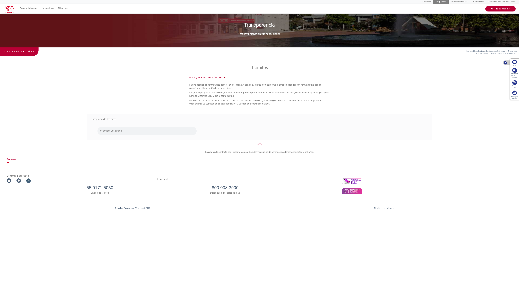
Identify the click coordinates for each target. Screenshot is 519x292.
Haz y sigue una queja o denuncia (514, 75)
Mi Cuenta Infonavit (500, 9)
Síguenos (11, 159)
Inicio (6, 52)
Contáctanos (478, 2)
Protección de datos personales (501, 2)
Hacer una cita (515, 87)
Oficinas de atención (514, 97)
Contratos (426, 2)
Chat (514, 65)
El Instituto (63, 8)
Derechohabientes (28, 8)
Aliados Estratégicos (459, 2)
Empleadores (47, 8)
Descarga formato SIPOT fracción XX (207, 78)
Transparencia (441, 2)
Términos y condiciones (384, 208)
